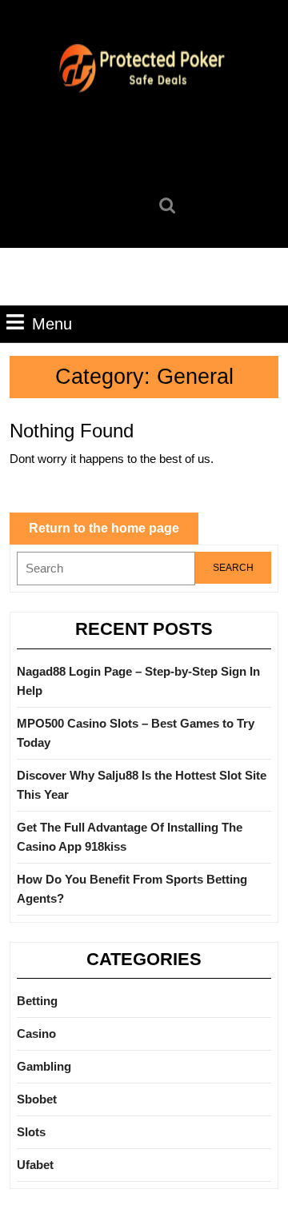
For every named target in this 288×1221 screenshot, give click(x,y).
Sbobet (37, 1099)
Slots (31, 1132)
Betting (37, 1001)
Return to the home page (113, 533)
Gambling (44, 1066)
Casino (36, 1033)
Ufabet (35, 1164)
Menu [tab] (52, 323)
